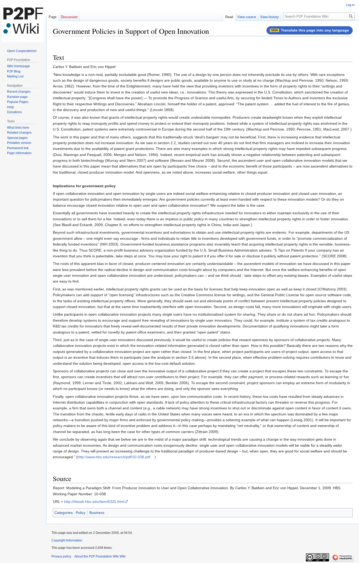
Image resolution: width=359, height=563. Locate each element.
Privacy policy (61, 556)
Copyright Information (67, 540)
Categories (63, 512)
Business (96, 512)
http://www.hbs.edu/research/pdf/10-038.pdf (114, 457)
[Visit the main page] (23, 21)
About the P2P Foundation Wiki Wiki (100, 556)
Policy (80, 512)
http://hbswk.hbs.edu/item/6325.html (94, 501)
